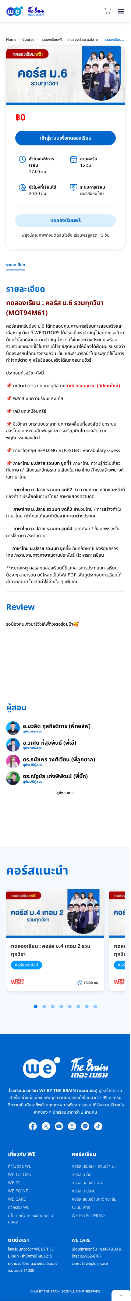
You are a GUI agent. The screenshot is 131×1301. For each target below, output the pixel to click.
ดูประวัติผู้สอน (32, 731)
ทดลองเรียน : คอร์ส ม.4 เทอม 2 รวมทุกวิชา (50, 950)
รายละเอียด (15, 265)
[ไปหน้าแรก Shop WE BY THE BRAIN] (25, 11)
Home (11, 39)
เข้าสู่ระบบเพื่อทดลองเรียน (65, 138)
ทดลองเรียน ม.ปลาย (83, 39)
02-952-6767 (91, 1256)
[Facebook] (33, 1126)
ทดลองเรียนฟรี (51, 39)
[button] (121, 11)
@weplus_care (95, 1264)
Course (28, 39)
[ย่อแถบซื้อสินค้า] (121, 1295)
